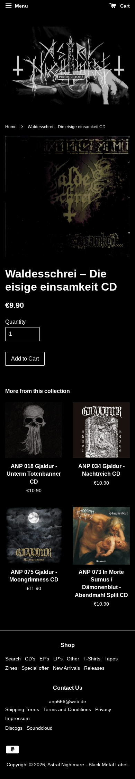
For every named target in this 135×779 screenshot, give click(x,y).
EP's (44, 658)
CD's (30, 658)
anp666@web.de (67, 701)
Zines (11, 668)
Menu (21, 6)
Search (13, 658)
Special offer (35, 668)
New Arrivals (66, 668)
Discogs (13, 728)
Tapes (111, 658)
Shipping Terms (22, 709)
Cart (124, 6)
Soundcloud (40, 728)
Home (11, 126)
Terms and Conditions (67, 709)
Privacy (103, 709)
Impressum (17, 718)
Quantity (15, 322)
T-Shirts (91, 658)
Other (73, 658)
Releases (94, 668)
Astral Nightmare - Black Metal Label (87, 764)
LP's (58, 658)
